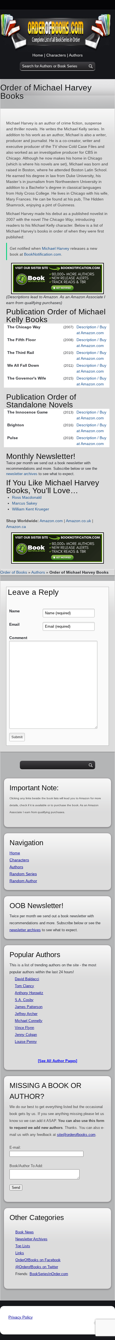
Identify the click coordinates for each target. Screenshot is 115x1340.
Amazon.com (51, 521)
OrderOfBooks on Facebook (38, 1260)
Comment (18, 637)
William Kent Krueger (30, 509)
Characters (56, 55)
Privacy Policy (20, 1317)
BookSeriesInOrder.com (49, 1274)
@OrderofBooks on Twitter (36, 1267)
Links (19, 1253)
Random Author (23, 881)
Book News (24, 1232)
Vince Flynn (24, 1028)
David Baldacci (27, 979)
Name (14, 611)
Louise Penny (26, 1042)
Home (37, 55)
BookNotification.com (42, 254)
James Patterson (28, 1007)
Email (14, 624)
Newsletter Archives (31, 1239)
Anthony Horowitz (29, 993)
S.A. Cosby (24, 1000)
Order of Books (13, 572)
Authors (76, 55)
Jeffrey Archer (26, 1014)
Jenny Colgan (26, 1035)
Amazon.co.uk (78, 521)
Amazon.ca (16, 526)
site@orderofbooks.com (76, 1135)
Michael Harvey (55, 248)
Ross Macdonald (27, 497)
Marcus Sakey (24, 503)
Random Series (23, 874)
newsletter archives (21, 474)
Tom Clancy (24, 986)
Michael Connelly (28, 1021)
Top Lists (22, 1246)
